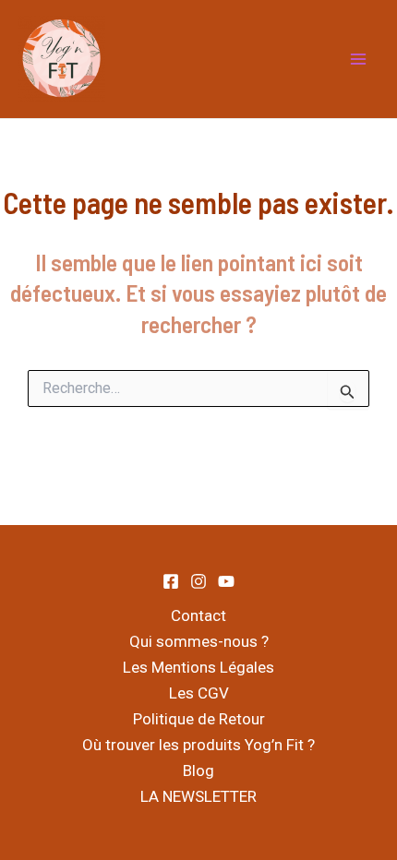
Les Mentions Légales (198, 667)
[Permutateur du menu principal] (358, 59)
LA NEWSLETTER (198, 796)
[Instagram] (198, 581)
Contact (198, 615)
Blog (198, 770)
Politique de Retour (199, 719)
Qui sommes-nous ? (199, 641)
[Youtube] (226, 581)
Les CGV (199, 693)
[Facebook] (170, 581)
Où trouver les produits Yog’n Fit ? (198, 744)
